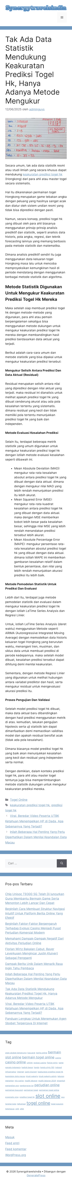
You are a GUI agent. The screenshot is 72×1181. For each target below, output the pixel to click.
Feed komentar (15, 1149)
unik (17, 1109)
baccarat (31, 1053)
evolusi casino (40, 1063)
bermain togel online (38, 1057)
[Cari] (62, 863)
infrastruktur (10, 1072)
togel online (38, 1103)
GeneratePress (36, 1175)
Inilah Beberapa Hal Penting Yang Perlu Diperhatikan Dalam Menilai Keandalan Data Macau (36, 837)
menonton (9, 1081)
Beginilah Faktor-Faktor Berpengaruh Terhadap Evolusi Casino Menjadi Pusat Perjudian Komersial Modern (33, 928)
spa (62, 1097)
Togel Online (18, 799)
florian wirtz (52, 1063)
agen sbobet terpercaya (16, 1053)
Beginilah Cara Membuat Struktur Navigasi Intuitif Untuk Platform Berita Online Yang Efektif (35, 913)
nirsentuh (61, 1081)
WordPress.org (15, 1155)
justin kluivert (31, 1072)
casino (58, 1058)
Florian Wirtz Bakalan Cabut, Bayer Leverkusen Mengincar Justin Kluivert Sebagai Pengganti (31, 953)
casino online (15, 1062)
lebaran (60, 1076)
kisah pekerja (32, 1076)
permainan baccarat (14, 1090)
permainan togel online (49, 1090)
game (61, 1063)
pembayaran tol (27, 1085)
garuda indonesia (13, 1067)
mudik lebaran (31, 1081)
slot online (47, 1096)
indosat (58, 1067)
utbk (22, 1109)
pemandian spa (12, 1085)
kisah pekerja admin (48, 1076)
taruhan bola (10, 1104)
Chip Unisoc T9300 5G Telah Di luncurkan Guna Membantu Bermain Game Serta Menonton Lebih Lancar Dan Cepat (34, 898)
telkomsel (21, 1104)
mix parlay (19, 1081)
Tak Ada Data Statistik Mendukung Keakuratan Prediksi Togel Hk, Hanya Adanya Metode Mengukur (31, 993)
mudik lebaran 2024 (47, 1081)
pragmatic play (12, 1097)
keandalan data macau (15, 1076)
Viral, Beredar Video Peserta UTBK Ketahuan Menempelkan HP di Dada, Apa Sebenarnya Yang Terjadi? (34, 821)
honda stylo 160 (47, 1067)
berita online (41, 1053)
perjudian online (47, 1085)
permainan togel (31, 1090)
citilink (30, 1063)
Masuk (10, 1137)
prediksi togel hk (27, 1097)
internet (20, 1072)
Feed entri (12, 1143)
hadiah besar (27, 1067)
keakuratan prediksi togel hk (42, 174)
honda (36, 1067)
